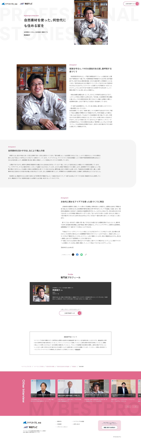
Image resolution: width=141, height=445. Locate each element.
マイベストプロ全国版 (78, 421)
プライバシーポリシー (62, 427)
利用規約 (59, 424)
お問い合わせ (76, 424)
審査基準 (77, 349)
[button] (128, 406)
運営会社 (59, 421)
